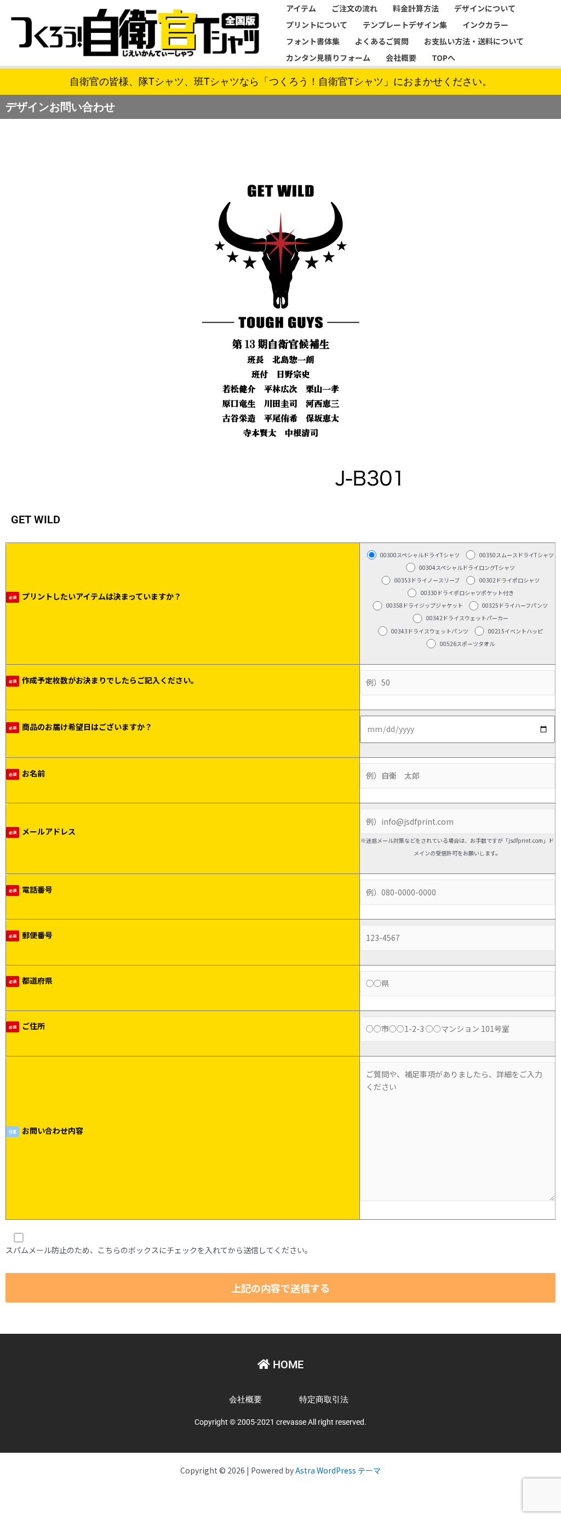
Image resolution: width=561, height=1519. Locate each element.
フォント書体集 (313, 41)
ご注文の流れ (354, 8)
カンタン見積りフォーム (328, 57)
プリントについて (316, 24)
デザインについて (485, 8)
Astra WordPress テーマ (338, 1470)
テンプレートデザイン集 (405, 24)
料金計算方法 (416, 8)
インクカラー (485, 24)
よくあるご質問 (382, 41)
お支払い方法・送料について (474, 41)
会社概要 (401, 57)
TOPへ (443, 57)
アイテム (301, 8)
